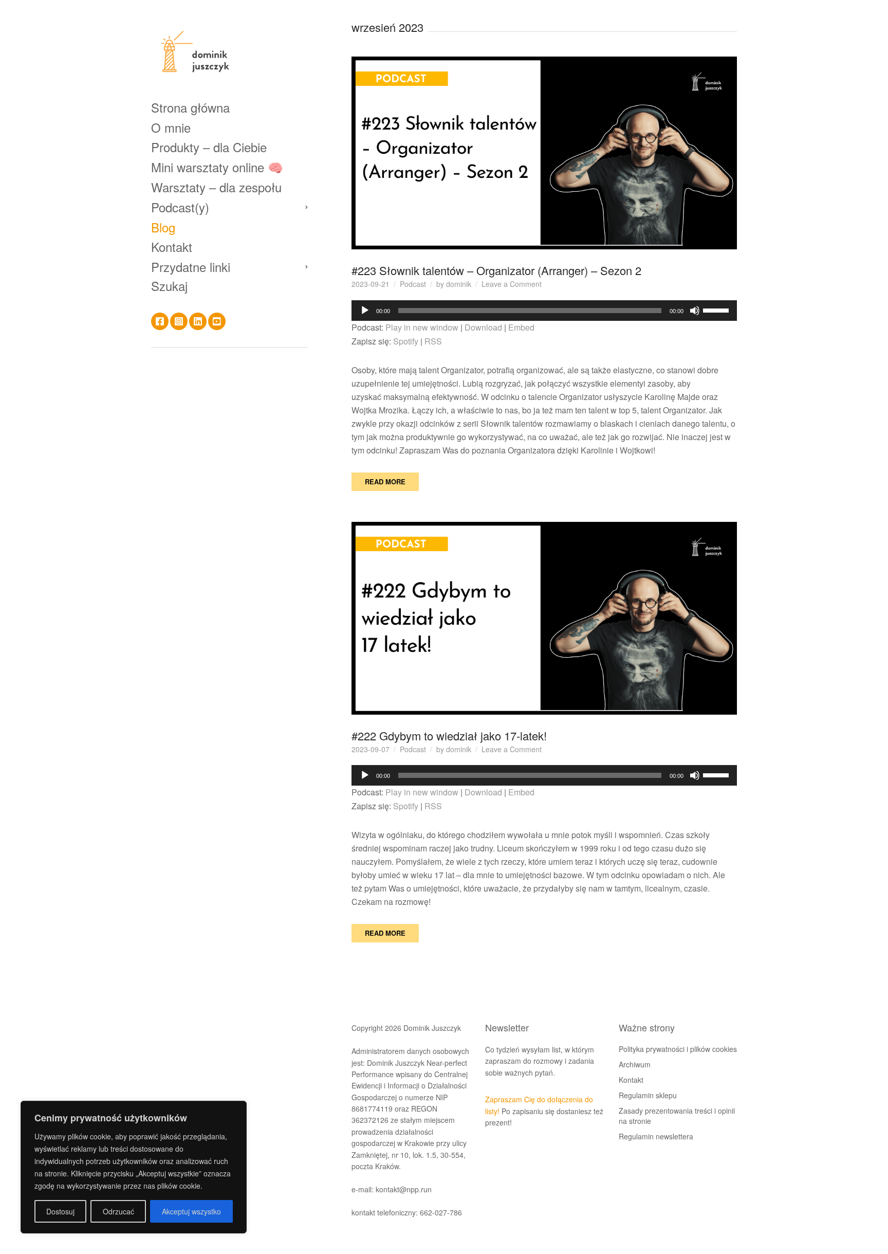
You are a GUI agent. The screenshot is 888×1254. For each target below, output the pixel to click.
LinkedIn (198, 321)
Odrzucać (118, 1211)
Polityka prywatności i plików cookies (678, 1049)
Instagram (179, 321)
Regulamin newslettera (656, 1136)
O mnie (171, 127)
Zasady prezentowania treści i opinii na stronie (677, 1115)
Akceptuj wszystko (191, 1211)
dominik (458, 284)
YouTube (217, 321)
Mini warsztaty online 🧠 (217, 167)
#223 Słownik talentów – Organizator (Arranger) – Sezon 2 (496, 270)
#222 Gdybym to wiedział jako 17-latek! (449, 735)
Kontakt (171, 247)
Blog (163, 227)
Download (483, 327)
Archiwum (635, 1064)
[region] (134, 1167)
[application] (544, 310)
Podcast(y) (180, 207)
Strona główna (190, 107)
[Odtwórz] (365, 310)
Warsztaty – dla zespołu (216, 187)
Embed (521, 327)
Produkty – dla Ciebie (209, 147)
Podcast (413, 284)
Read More (385, 481)
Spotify (405, 341)
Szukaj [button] (169, 286)
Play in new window (421, 327)
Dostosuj (60, 1211)
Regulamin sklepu (648, 1095)
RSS (433, 341)
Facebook (160, 321)
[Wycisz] (695, 310)
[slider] (717, 309)
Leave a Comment (512, 284)
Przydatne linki (190, 267)
